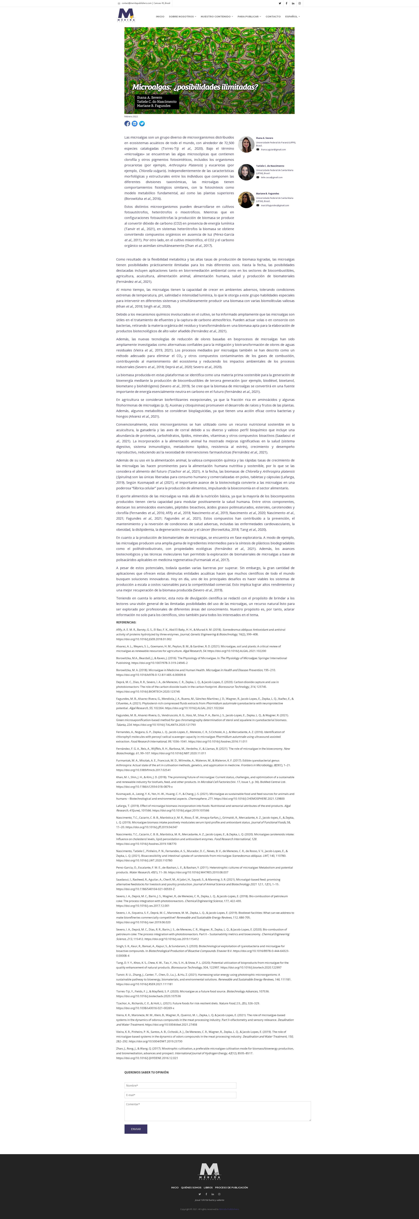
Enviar (136, 1129)
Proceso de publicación (231, 1187)
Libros (208, 1187)
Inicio (175, 1187)
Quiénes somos (191, 1187)
